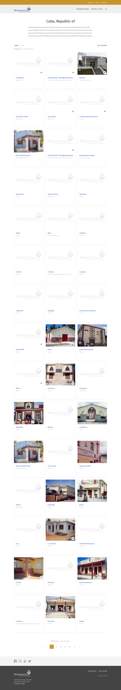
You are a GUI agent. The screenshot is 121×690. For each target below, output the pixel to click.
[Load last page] (80, 647)
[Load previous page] (46, 647)
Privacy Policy (92, 671)
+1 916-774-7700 (19, 684)
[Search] (106, 9)
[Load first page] (41, 647)
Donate (97, 2)
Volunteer (104, 2)
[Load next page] (74, 647)
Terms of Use (103, 671)
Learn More (90, 2)
